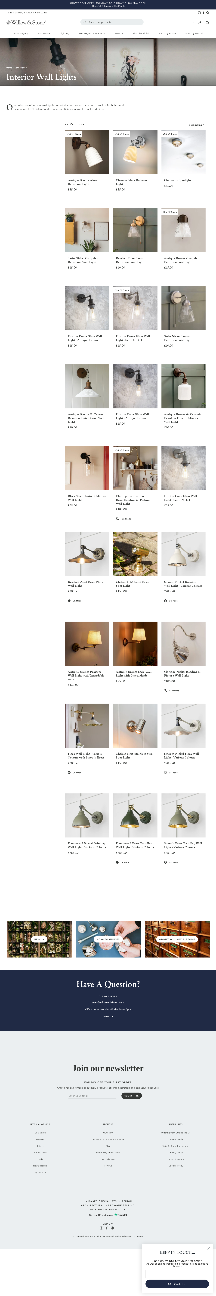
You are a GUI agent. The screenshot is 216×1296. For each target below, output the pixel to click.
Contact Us (40, 1133)
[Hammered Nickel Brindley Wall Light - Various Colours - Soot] (97, 865)
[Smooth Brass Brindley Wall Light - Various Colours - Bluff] (168, 869)
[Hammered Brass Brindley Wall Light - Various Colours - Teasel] (150, 869)
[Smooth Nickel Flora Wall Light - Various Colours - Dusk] (177, 779)
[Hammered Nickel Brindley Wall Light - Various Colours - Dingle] (76, 865)
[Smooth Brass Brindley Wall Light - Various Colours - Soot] (194, 869)
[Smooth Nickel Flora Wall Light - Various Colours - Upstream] (183, 783)
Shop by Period (194, 33)
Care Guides (41, 13)
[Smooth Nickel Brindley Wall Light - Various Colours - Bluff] (168, 608)
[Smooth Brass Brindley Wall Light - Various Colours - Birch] (164, 869)
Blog (108, 1146)
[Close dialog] (209, 1248)
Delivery (19, 13)
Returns (40, 1146)
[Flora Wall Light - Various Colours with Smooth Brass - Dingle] (76, 779)
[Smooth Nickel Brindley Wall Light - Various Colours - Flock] (181, 608)
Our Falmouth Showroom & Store (108, 1139)
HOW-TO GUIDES (108, 939)
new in (39, 939)
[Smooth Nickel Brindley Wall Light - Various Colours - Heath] (185, 608)
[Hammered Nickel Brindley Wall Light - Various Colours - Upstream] (87, 869)
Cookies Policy (176, 1166)
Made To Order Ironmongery (176, 1146)
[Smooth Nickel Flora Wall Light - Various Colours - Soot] (194, 779)
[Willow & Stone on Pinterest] (112, 1228)
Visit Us (108, 1016)
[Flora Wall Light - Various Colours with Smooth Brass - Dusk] (80, 779)
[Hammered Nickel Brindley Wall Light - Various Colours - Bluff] (72, 865)
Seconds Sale (108, 1159)
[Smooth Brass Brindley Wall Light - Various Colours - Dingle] (172, 869)
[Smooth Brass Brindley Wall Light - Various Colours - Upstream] (183, 873)
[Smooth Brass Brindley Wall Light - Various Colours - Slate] (189, 869)
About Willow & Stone (177, 939)
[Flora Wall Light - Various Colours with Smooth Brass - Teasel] (102, 779)
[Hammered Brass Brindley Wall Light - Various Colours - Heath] (137, 869)
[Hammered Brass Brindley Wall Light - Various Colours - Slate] (141, 869)
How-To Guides (40, 1152)
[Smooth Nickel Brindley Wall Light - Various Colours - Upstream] (183, 611)
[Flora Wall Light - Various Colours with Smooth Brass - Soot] (97, 779)
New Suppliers (40, 1166)
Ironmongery (20, 33)
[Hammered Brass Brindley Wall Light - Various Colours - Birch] (116, 869)
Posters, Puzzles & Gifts (92, 33)
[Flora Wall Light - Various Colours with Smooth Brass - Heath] (89, 779)
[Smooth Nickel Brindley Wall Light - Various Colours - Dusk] (177, 608)
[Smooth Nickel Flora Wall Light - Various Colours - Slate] (189, 779)
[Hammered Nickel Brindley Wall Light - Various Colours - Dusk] (80, 865)
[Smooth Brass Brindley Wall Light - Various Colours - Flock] (181, 869)
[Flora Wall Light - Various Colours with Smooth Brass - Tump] (106, 779)
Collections (20, 67)
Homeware (44, 33)
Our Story (108, 1133)
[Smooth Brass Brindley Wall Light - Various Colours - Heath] (185, 869)
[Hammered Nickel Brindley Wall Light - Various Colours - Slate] (93, 865)
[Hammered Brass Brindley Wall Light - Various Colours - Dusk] (128, 869)
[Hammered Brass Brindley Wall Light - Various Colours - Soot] (146, 869)
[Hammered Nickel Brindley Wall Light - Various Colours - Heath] (89, 865)
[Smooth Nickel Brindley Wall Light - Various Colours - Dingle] (172, 608)
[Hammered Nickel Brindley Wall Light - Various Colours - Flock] (85, 865)
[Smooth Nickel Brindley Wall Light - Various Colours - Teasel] (198, 608)
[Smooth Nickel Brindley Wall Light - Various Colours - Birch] (164, 608)
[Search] (85, 22)
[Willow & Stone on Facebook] (106, 1228)
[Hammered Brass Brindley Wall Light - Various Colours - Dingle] (124, 869)
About (29, 13)
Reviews (108, 1166)
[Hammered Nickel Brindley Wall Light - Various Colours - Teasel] (102, 865)
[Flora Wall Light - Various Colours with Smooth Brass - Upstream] (87, 783)
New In (119, 33)
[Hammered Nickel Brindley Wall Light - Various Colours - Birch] (68, 865)
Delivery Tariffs (176, 1139)
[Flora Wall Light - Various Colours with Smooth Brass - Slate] (93, 779)
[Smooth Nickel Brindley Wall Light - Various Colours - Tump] (202, 608)
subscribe (131, 1096)
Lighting (64, 33)
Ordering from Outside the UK (176, 1133)
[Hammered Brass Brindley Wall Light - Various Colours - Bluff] (120, 869)
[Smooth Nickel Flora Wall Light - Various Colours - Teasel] (198, 779)
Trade (9, 13)
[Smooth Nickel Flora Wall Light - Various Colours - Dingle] (172, 779)
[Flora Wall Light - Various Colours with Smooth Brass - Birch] (68, 779)
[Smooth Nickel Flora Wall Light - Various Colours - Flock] (181, 779)
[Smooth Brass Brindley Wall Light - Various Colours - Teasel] (198, 869)
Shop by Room (167, 33)
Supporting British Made (108, 1152)
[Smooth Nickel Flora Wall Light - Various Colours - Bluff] (168, 779)
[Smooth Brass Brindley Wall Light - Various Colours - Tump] (202, 869)
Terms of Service (176, 1159)
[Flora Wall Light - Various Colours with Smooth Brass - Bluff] (72, 779)
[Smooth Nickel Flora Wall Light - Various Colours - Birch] (164, 779)
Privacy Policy (176, 1152)
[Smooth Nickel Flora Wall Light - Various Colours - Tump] (202, 779)
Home (9, 67)
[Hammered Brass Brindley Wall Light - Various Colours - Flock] (133, 869)
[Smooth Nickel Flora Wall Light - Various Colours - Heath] (185, 779)
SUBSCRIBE (177, 1284)
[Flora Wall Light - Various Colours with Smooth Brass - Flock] (85, 779)
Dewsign (140, 1236)
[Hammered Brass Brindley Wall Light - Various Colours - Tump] (154, 869)
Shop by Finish (141, 33)
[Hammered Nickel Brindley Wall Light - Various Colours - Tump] (106, 865)
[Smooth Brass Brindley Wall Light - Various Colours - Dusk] (177, 869)
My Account (40, 1172)
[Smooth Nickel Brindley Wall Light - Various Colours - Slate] (189, 608)
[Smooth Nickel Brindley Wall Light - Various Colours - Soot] (194, 608)
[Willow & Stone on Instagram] (101, 1228)
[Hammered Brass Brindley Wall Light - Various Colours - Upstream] (135, 873)
